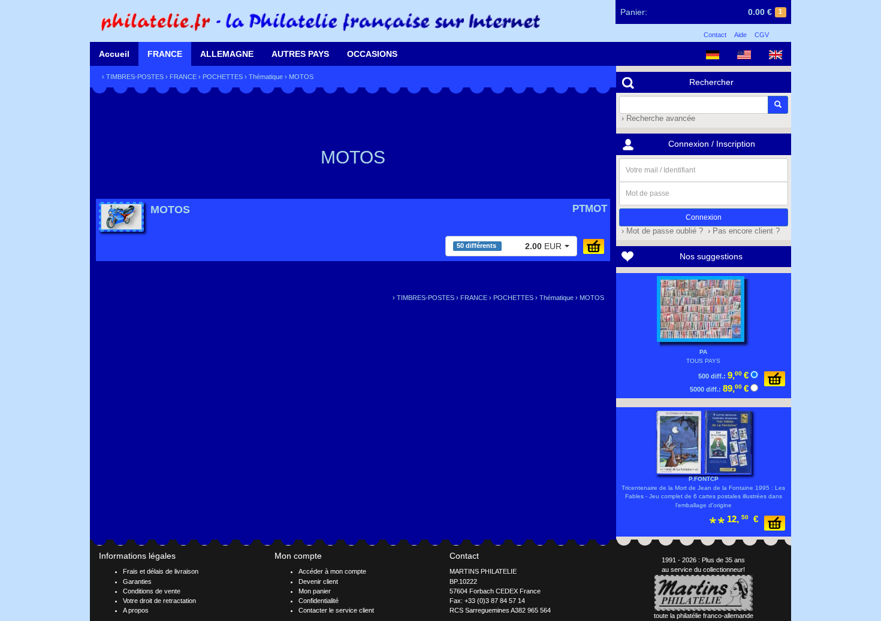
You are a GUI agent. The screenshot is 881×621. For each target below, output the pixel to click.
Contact (715, 34)
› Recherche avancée (657, 118)
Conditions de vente (151, 591)
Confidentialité (318, 600)
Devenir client (318, 581)
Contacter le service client (336, 610)
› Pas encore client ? (742, 231)
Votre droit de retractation (159, 600)
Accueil (114, 54)
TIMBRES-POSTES (135, 76)
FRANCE (164, 54)
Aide (740, 34)
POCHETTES (223, 76)
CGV (762, 34)
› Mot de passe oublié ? (661, 231)
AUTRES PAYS (300, 54)
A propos (136, 610)
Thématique (266, 76)
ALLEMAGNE (227, 54)
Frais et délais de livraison (160, 571)
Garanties (137, 581)
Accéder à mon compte (332, 571)
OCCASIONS (372, 54)
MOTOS (301, 76)
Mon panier (314, 591)
